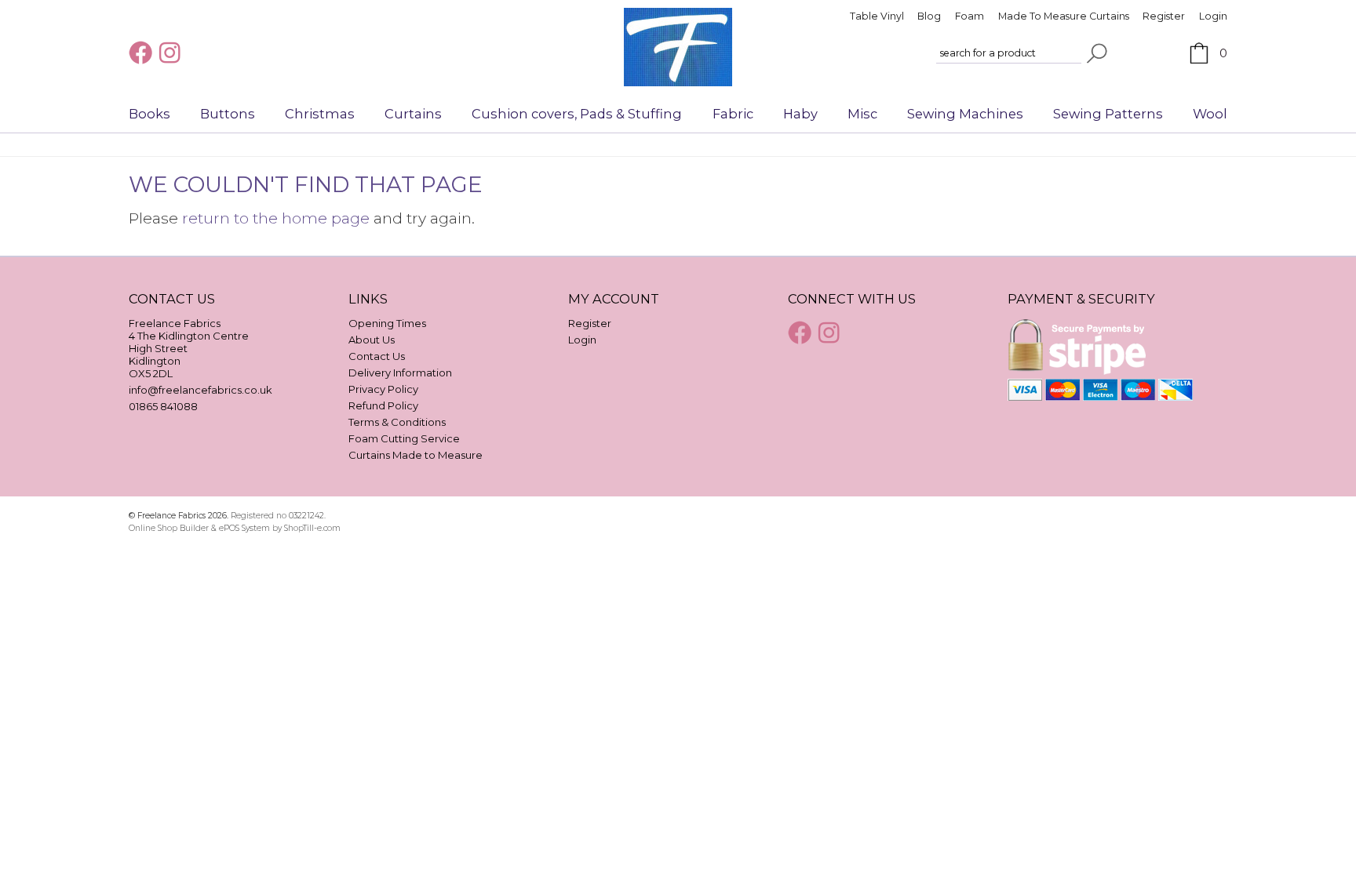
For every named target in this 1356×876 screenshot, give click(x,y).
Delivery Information (400, 372)
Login (1213, 16)
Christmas (320, 114)
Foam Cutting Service (404, 438)
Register (1164, 16)
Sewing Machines (965, 114)
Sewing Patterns (1108, 114)
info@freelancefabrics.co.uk (200, 389)
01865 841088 (163, 406)
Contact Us (376, 356)
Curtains (413, 114)
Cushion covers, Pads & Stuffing (577, 114)
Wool (1210, 114)
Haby (800, 114)
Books (149, 114)
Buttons (227, 114)
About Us (371, 339)
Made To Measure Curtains (1063, 16)
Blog (929, 16)
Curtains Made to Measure (415, 455)
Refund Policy (383, 405)
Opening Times (387, 323)
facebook (142, 52)
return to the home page (276, 218)
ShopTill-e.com (312, 528)
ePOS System (244, 528)
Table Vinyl (877, 16)
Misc (862, 114)
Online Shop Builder (169, 528)
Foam (969, 16)
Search (1097, 53)
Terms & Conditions (397, 422)
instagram (172, 52)
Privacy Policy (383, 389)
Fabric (733, 114)
